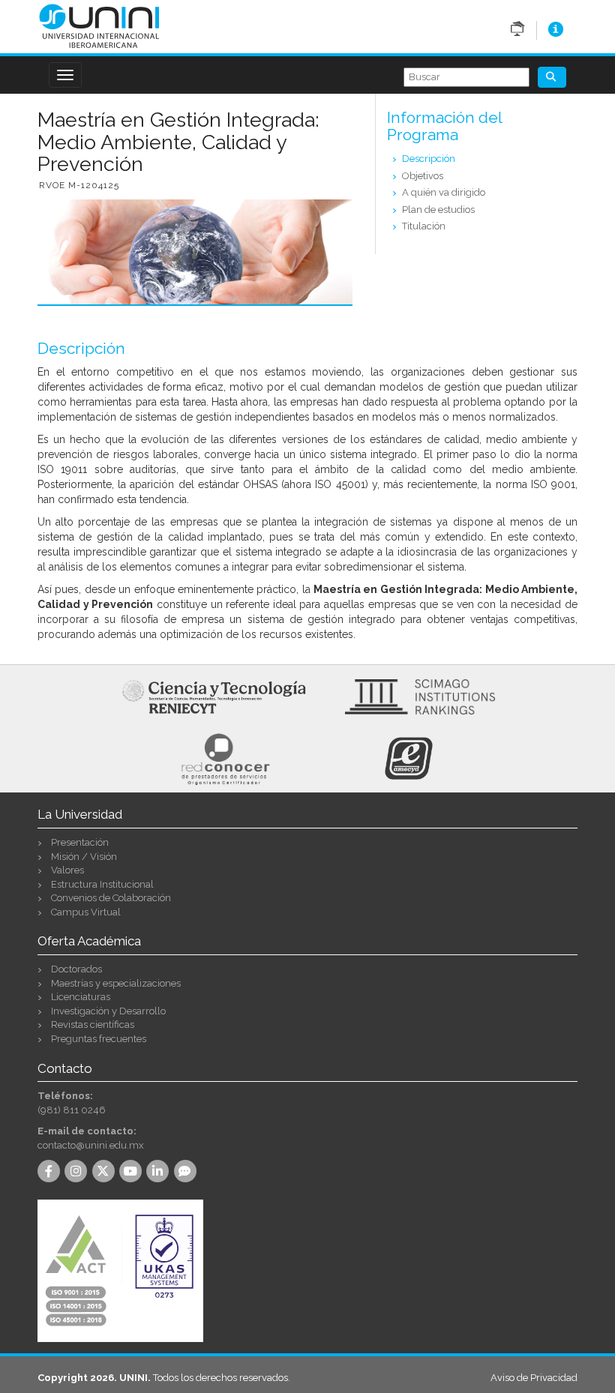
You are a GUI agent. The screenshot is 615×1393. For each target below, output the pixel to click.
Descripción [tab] (428, 158)
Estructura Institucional (102, 884)
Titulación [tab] (424, 226)
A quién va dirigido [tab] (443, 192)
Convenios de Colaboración (111, 897)
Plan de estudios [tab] (438, 209)
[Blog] (187, 1172)
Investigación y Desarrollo (108, 1011)
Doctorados (76, 969)
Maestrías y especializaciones (116, 983)
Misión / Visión (84, 856)
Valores (67, 870)
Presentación (80, 842)
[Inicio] (99, 25)
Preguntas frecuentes (98, 1038)
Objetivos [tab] (422, 175)
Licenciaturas (80, 996)
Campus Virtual (86, 912)
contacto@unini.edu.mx (91, 1145)
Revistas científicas (92, 1024)
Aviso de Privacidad (534, 1377)
